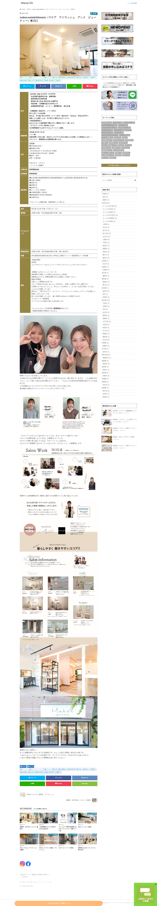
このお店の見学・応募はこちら (59, 903)
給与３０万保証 (108, 153)
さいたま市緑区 (109, 221)
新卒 (94, 769)
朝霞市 (106, 248)
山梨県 (105, 267)
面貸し (126, 155)
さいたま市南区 (109, 212)
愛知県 (105, 279)
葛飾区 (106, 333)
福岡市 (106, 364)
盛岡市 (106, 276)
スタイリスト (107, 130)
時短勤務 (24, 772)
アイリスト (25, 769)
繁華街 (118, 153)
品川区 (106, 312)
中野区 (106, 306)
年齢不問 (123, 142)
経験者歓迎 (40, 772)
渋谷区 (106, 324)
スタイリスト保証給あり (122, 130)
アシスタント (129, 122)
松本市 (106, 385)
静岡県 (105, 388)
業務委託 (116, 147)
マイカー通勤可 (107, 137)
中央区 (106, 303)
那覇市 (106, 346)
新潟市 (106, 291)
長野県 (105, 382)
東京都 (105, 300)
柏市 (105, 197)
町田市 (106, 327)
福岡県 (105, 361)
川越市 (106, 239)
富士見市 (107, 233)
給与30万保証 (118, 150)
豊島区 (106, 337)
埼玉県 (24, 766)
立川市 (106, 331)
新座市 (106, 246)
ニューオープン (107, 132)
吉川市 (106, 227)
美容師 (126, 153)
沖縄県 (105, 343)
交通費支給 (63, 769)
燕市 (105, 294)
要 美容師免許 (51, 772)
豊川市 (106, 285)
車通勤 (118, 155)
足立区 (106, 340)
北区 (105, 309)
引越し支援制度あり (84, 769)
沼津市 (106, 394)
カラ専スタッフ (124, 127)
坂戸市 (106, 230)
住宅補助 (129, 140)
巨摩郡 (106, 270)
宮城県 (105, 261)
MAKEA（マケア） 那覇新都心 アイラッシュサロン (125, 412)
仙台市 (106, 264)
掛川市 (106, 391)
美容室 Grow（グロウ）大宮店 (123, 438)
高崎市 (106, 376)
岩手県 (105, 273)
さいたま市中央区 (110, 206)
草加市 (106, 252)
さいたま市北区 (109, 209)
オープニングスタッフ (109, 127)
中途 (55, 769)
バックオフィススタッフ (110, 135)
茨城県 (105, 379)
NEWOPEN (106, 122)
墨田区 (106, 315)
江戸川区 (107, 321)
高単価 (113, 158)
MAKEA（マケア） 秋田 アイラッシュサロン (125, 429)
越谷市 (106, 258)
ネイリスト (119, 132)
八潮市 (106, 224)
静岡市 (106, 397)
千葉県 (105, 194)
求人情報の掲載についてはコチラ (119, 165)
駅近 (59, 772)
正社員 (32, 772)
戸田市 (106, 242)
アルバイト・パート (37, 769)
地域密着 (72, 769)
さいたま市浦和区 (110, 218)
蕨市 (106, 255)
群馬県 (105, 373)
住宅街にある (119, 140)
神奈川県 (106, 355)
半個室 (105, 142)
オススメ (48, 769)
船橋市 (106, 200)
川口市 (31, 766)
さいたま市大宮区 (110, 215)
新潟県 (105, 288)
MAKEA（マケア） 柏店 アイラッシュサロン (125, 447)
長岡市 (106, 297)
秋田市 (106, 370)
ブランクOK (124, 135)
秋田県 (105, 367)
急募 (120, 145)
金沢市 (106, 352)
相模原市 (107, 358)
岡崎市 (106, 282)
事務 (125, 137)
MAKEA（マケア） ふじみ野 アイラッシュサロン (125, 421)
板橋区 (106, 318)
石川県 (105, 349)
